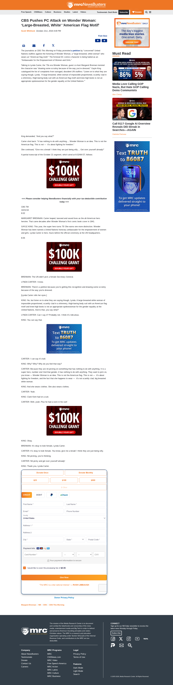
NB (39, 605)
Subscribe (124, 12)
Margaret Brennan (28, 605)
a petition (75, 50)
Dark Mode (112, 12)
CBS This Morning (56, 605)
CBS (45, 605)
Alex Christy (117, 94)
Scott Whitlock (28, 31)
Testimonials (102, 12)
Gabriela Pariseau (119, 134)
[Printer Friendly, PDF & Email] (34, 46)
